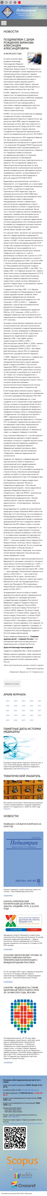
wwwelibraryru (14, 1117)
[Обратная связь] (11, 2)
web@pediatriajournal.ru (30, 1090)
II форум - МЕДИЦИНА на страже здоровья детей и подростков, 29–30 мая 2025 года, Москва (21, 990)
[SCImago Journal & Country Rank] (23, 1169)
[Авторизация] (6, 2)
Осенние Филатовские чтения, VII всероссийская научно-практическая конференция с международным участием (23, 959)
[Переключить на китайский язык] (19, 2)
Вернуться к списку (12, 684)
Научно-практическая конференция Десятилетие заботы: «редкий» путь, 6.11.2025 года (21, 905)
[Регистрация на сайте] (2, 2)
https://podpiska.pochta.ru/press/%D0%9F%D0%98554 (23, 1123)
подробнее (8, 895)
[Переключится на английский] (15, 2)
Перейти (25, 769)
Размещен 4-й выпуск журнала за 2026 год (22, 825)
